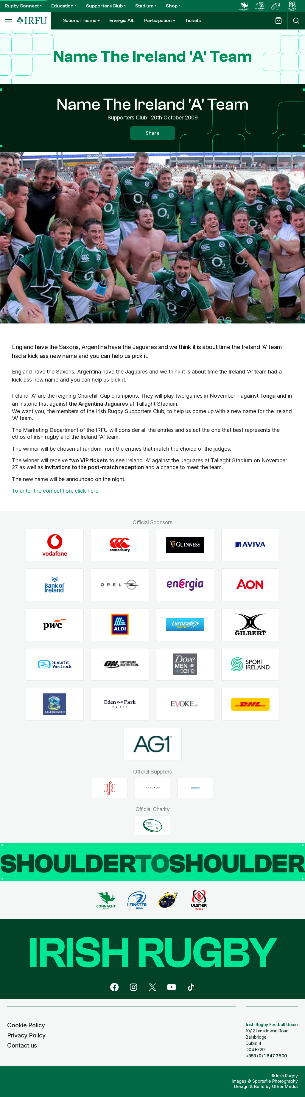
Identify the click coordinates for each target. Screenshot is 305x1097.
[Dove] (185, 664)
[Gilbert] (250, 624)
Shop (172, 6)
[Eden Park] (120, 704)
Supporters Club (104, 6)
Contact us (22, 1045)
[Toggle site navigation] (8, 21)
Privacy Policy (26, 1035)
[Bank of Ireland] (54, 585)
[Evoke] (185, 704)
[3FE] (109, 788)
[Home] (32, 20)
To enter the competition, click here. (55, 491)
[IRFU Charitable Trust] (152, 826)
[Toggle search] (296, 20)
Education (62, 6)
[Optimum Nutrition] (120, 664)
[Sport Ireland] (250, 664)
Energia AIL (122, 20)
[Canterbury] (120, 545)
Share (152, 133)
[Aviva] (250, 545)
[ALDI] (120, 624)
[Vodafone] (54, 545)
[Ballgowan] (54, 704)
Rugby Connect (22, 6)
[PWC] (54, 624)
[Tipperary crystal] (152, 788)
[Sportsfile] (195, 788)
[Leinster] (260, 6)
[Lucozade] (185, 624)
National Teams (79, 20)
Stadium (144, 6)
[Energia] (185, 585)
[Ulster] (292, 6)
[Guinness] (185, 545)
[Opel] (120, 585)
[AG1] (152, 744)
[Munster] (276, 6)
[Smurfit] (54, 664)
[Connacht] (244, 6)
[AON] (250, 585)
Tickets (193, 20)
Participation (158, 20)
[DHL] (250, 704)
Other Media (285, 1086)
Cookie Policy (26, 1025)
